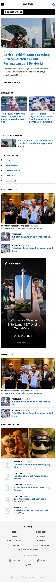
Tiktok (42, 560)
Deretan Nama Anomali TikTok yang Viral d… (32, 466)
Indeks (14, 532)
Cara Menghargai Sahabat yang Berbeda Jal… (30, 500)
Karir (14, 536)
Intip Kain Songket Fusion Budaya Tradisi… (31, 477)
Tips (8, 160)
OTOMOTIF (5, 226)
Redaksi (41, 536)
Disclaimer (41, 541)
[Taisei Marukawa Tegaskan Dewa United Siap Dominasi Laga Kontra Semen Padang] (14, 103)
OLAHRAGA (15, 246)
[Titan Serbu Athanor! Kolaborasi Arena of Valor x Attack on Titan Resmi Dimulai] (42, 103)
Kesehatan (11, 181)
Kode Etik (41, 532)
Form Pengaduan (41, 545)
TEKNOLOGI (15, 226)
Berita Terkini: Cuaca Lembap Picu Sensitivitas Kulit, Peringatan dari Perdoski (26, 59)
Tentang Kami (14, 545)
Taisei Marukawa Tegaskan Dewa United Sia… (32, 249)
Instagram (16, 560)
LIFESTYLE (18, 473)
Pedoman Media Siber (27, 549)
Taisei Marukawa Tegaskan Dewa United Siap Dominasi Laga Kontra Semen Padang (13, 117)
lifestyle (10, 175)
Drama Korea (12, 165)
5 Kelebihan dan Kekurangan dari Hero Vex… (31, 511)
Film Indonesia (13, 170)
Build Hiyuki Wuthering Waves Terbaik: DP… (31, 238)
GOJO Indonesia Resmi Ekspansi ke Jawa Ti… (24, 228)
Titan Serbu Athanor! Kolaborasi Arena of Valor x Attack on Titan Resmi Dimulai (42, 117)
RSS (29, 565)
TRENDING (25, 226)
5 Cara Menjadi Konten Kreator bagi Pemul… (32, 488)
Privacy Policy (14, 541)
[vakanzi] (28, 4)
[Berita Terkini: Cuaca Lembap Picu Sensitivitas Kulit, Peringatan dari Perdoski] (28, 33)
